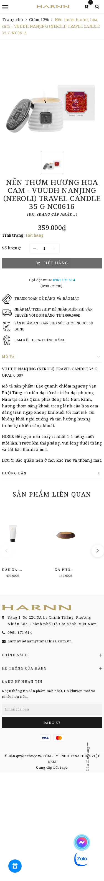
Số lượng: (11, 247)
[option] (52, 98)
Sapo (64, 767)
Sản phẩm (52, 494)
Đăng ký (52, 722)
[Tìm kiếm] (97, 6)
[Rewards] (15, 866)
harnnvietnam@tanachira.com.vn (39, 641)
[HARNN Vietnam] (53, 6)
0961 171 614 (64, 279)
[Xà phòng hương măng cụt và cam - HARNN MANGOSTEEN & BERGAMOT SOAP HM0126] (65, 542)
